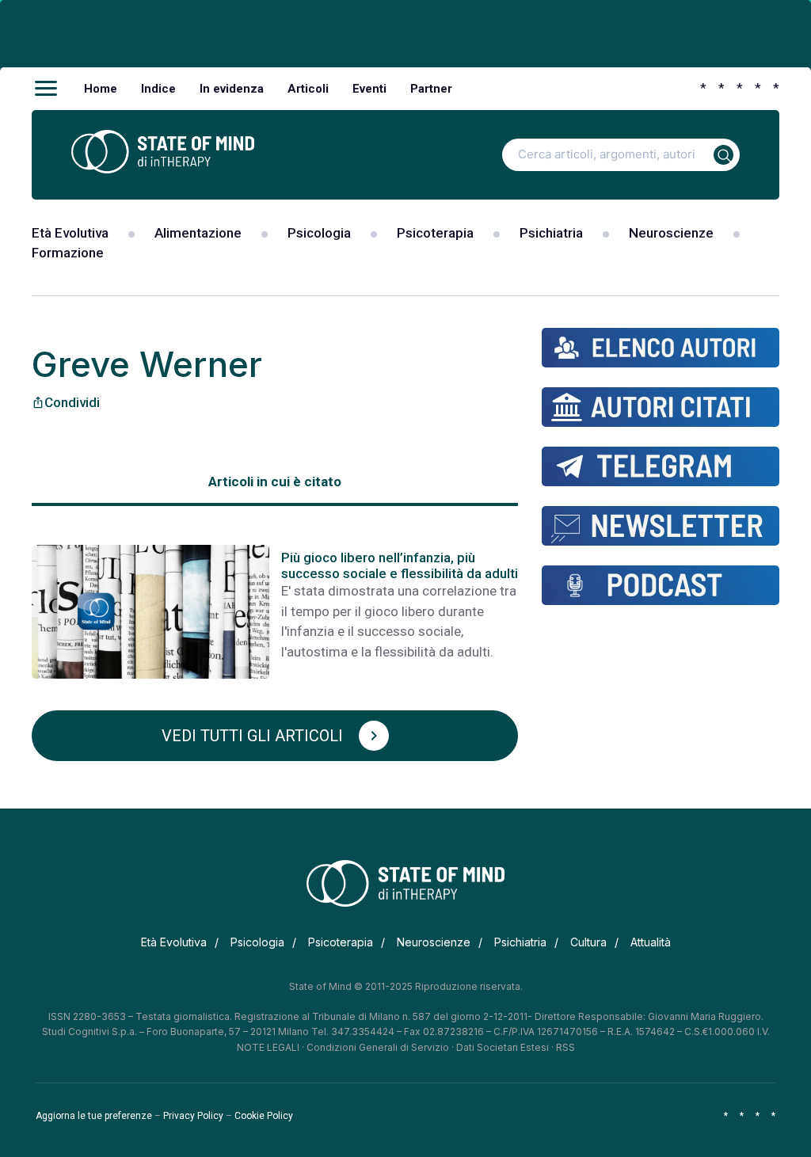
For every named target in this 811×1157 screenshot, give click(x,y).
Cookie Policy (263, 1115)
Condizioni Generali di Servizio (378, 1047)
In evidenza (232, 89)
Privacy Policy (193, 1115)
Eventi (369, 89)
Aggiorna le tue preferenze (94, 1115)
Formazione (68, 253)
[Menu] (46, 89)
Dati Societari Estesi (502, 1047)
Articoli (308, 89)
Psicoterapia (435, 233)
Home (100, 89)
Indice (158, 89)
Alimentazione (198, 233)
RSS (565, 1047)
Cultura (588, 942)
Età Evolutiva (70, 233)
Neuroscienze (671, 233)
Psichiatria (551, 233)
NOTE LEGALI (268, 1047)
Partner (431, 89)
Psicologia (319, 233)
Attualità (650, 942)
